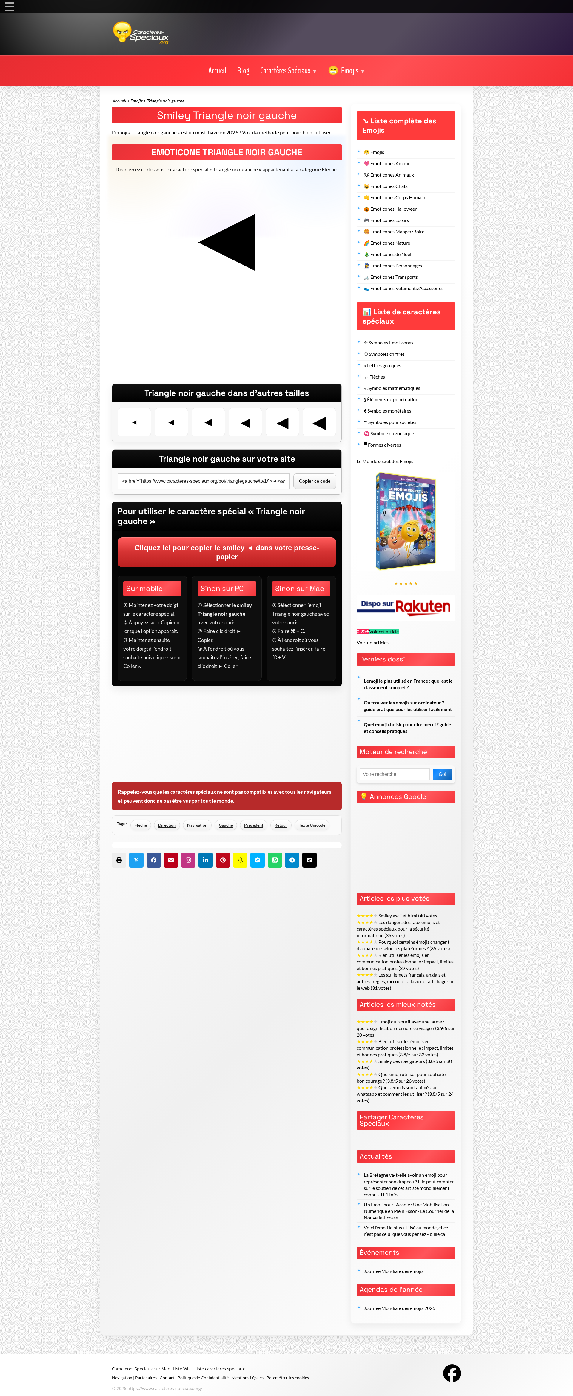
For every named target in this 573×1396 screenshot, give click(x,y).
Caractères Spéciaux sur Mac (141, 1369)
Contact (167, 1377)
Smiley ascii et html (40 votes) (398, 915)
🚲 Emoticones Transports (391, 277)
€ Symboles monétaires (387, 410)
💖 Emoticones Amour (387, 163)
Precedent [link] (253, 825)
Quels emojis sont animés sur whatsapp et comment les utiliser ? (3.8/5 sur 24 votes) (405, 1094)
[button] (288, 71)
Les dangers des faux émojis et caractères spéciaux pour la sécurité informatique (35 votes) (398, 929)
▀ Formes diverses (382, 445)
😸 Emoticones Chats (386, 186)
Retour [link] (281, 825)
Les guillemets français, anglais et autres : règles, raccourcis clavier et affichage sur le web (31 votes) (405, 981)
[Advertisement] (227, 342)
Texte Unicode (312, 825)
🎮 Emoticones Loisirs (386, 220)
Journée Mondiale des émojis (393, 1271)
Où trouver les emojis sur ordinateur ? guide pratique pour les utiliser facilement (408, 706)
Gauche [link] (226, 825)
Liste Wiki (182, 1369)
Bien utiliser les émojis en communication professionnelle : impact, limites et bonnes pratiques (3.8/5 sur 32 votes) (405, 1048)
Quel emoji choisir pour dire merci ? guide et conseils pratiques (407, 728)
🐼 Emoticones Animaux (389, 174)
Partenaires (146, 1377)
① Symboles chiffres (384, 354)
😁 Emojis (374, 152)
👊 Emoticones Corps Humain (394, 197)
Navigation (197, 825)
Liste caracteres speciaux (220, 1369)
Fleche (141, 825)
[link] (217, 71)
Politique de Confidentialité (203, 1377)
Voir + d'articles (373, 642)
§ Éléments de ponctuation (391, 399)
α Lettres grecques (382, 365)
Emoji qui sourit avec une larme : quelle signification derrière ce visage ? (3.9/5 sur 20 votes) (406, 1028)
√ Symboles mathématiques (392, 388)
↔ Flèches (374, 376)
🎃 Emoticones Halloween (391, 209)
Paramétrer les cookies (288, 1377)
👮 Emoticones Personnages (393, 265)
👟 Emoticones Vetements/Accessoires (403, 288)
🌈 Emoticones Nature (387, 243)
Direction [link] (167, 825)
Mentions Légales (248, 1377)
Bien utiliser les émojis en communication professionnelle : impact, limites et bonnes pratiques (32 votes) (405, 961)
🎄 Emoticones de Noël (387, 254)
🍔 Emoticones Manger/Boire (394, 231)
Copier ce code (314, 481)
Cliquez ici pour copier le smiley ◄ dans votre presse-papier (227, 552)
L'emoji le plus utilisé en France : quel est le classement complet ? (408, 684)
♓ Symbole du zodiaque (389, 433)
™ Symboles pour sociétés (390, 422)
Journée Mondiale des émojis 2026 (399, 1308)
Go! (442, 774)
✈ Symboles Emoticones (388, 342)
